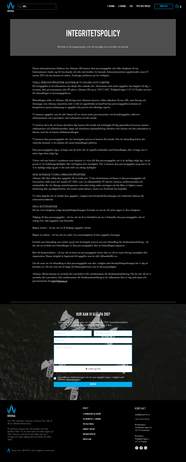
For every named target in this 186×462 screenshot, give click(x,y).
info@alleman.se (59, 281)
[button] (179, 6)
